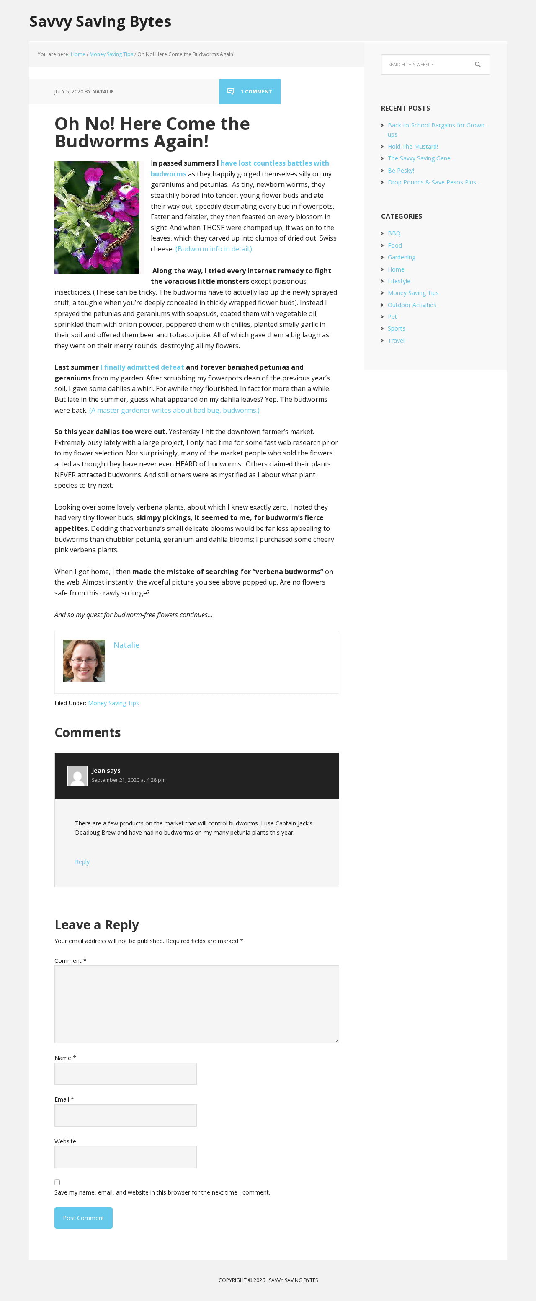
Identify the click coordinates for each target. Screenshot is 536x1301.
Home (396, 269)
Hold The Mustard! (413, 146)
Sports (396, 328)
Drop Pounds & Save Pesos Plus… (434, 182)
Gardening (401, 257)
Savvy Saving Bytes (100, 21)
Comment (70, 961)
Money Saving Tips (113, 703)
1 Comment (256, 91)
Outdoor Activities (412, 305)
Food (395, 245)
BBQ (394, 233)
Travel (396, 340)
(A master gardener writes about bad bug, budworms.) (174, 410)
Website (65, 1141)
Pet (392, 317)
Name (65, 1058)
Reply (82, 862)
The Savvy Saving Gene (419, 158)
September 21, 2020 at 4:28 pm (129, 780)
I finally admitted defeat (142, 367)
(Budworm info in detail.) (213, 248)
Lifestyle (399, 281)
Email (64, 1099)
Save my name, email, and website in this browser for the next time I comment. (162, 1192)
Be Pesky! (401, 170)
